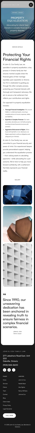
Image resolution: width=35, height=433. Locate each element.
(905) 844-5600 (10, 365)
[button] (30, 4)
